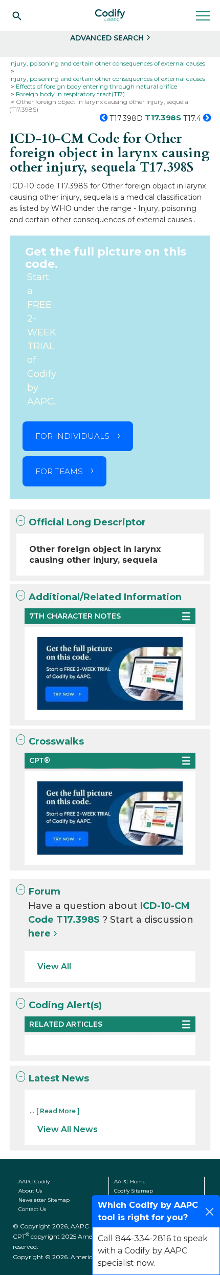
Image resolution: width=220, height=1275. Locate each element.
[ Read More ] (58, 1111)
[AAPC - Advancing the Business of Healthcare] (110, 15)
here (39, 933)
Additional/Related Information (105, 597)
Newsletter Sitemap (44, 1200)
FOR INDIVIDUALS (72, 436)
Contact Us (32, 1209)
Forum (44, 891)
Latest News (59, 1078)
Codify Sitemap (133, 1190)
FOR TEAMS (59, 471)
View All (54, 966)
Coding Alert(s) (65, 1005)
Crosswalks (56, 741)
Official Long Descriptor (87, 522)
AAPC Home (130, 1181)
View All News (67, 1129)
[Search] (17, 15)
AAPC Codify (34, 1181)
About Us (30, 1190)
